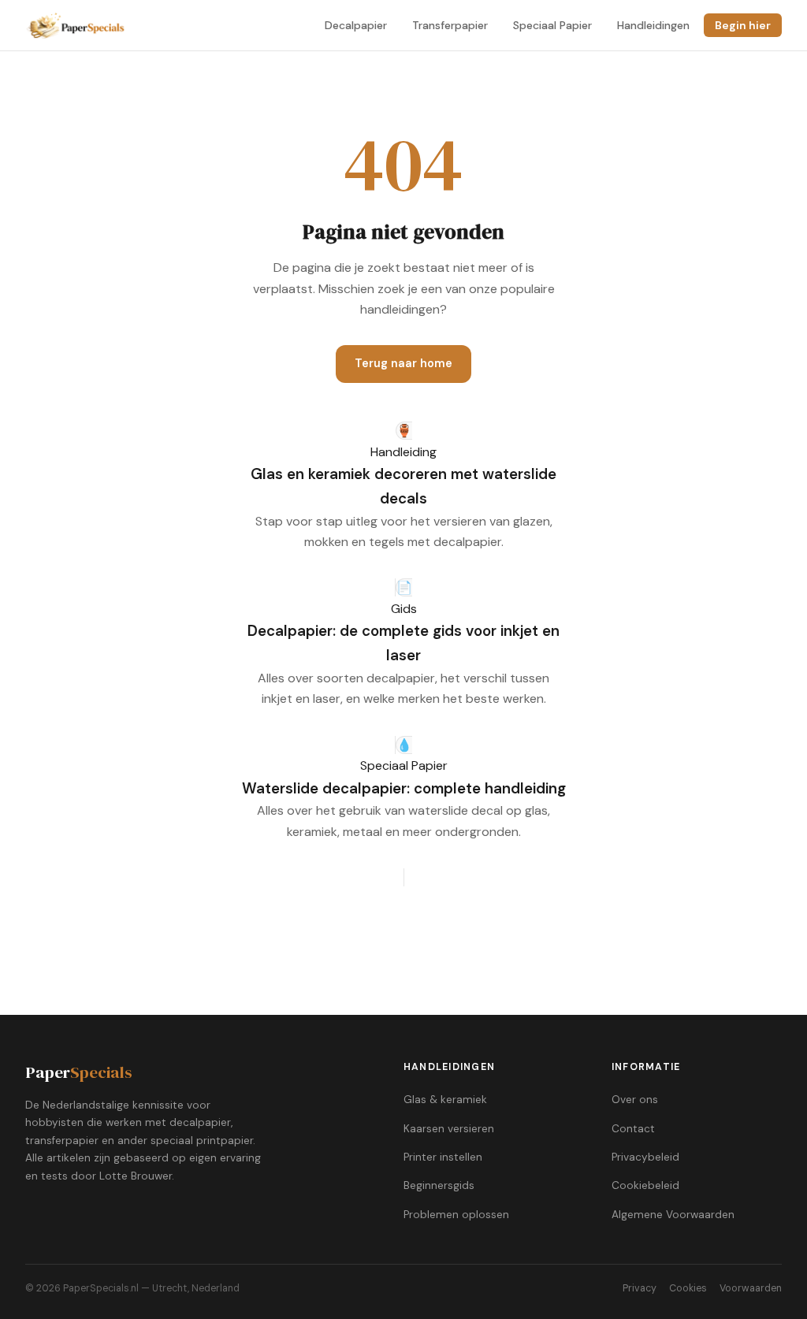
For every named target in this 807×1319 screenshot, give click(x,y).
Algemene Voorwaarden (673, 1214)
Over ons (635, 1099)
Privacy (639, 1288)
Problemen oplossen (456, 1214)
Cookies (688, 1288)
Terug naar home (403, 363)
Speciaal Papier (552, 25)
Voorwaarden (751, 1288)
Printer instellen (443, 1157)
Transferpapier (450, 25)
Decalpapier (356, 25)
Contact (633, 1128)
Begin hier (743, 25)
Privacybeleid (645, 1157)
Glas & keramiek (445, 1099)
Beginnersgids (439, 1185)
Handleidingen (653, 25)
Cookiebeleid (645, 1185)
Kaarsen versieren (449, 1128)
